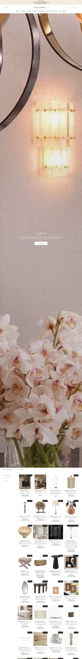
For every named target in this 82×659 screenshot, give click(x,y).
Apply (21, 469)
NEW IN (17, 11)
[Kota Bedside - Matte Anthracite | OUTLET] (25, 481)
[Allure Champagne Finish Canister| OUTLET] (71, 481)
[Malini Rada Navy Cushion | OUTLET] (55, 532)
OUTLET (55, 11)
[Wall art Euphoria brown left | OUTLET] (71, 562)
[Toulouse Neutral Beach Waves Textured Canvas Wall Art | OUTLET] (40, 532)
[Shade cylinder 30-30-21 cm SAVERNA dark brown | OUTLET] (71, 612)
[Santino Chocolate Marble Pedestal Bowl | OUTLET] (25, 532)
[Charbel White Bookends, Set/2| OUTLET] (55, 639)
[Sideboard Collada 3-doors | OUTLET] (40, 562)
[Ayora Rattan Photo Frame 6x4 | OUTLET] (55, 588)
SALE (60, 11)
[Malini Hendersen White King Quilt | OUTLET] (25, 612)
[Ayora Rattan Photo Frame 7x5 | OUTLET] (71, 588)
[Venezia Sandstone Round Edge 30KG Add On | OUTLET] (55, 612)
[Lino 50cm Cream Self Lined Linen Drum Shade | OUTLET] (40, 612)
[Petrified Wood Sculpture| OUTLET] (40, 507)
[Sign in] (72, 8)
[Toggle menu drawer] (4, 8)
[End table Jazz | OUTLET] (55, 562)
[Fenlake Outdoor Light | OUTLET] (25, 507)
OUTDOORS (34, 11)
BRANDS (64, 11)
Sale (6, 480)
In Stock (7, 477)
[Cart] (75, 8)
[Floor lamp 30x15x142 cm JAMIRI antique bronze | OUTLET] (55, 481)
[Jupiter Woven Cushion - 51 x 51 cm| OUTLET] (40, 639)
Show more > (41, 243)
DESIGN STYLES (49, 11)
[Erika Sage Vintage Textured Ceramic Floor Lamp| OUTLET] (71, 639)
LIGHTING (29, 11)
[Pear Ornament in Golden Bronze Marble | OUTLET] (71, 507)
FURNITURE (23, 11)
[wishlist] (7, 7)
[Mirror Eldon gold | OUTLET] (25, 588)
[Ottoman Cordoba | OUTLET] (25, 562)
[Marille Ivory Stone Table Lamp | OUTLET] (55, 507)
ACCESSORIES (42, 11)
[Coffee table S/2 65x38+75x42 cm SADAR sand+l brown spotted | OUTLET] (25, 639)
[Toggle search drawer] (69, 8)
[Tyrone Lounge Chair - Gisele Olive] (40, 481)
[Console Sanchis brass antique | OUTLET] (40, 588)
